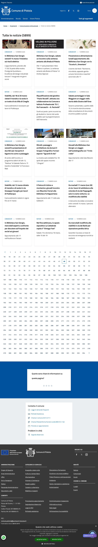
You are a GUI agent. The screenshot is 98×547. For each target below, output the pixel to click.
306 (68, 330)
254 (62, 316)
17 (90, 252)
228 (15, 312)
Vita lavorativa (30, 477)
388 (52, 353)
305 (62, 330)
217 (46, 307)
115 (46, 280)
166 (46, 293)
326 (83, 335)
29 (59, 257)
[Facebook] (68, 10)
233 (41, 312)
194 (15, 302)
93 (19, 275)
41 (29, 261)
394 (83, 353)
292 (83, 325)
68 (74, 266)
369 (41, 348)
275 (83, 321)
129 (31, 284)
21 (19, 257)
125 (10, 284)
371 (52, 348)
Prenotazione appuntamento (34, 501)
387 (46, 353)
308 (78, 330)
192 (4, 302)
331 (20, 339)
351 (36, 344)
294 (4, 330)
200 (46, 302)
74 (14, 270)
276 (89, 321)
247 (25, 316)
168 (57, 293)
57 (19, 266)
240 (78, 312)
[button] (49, 544)
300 (36, 330)
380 (10, 353)
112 (31, 280)
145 (25, 289)
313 (15, 335)
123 (89, 280)
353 (46, 344)
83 (59, 270)
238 (68, 312)
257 (78, 316)
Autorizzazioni (54, 487)
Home (5, 26)
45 (49, 261)
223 (78, 307)
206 (78, 302)
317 (36, 335)
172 (78, 293)
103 (70, 275)
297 (20, 330)
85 (69, 270)
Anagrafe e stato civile (32, 470)
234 (46, 312)
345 (4, 344)
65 (59, 266)
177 (15, 298)
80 (44, 270)
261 (10, 321)
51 (79, 261)
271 (62, 321)
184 (52, 298)
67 (69, 266)
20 (14, 257)
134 (57, 284)
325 (78, 335)
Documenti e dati (6, 491)
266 (36, 321)
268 (46, 321)
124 (4, 284)
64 (54, 266)
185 (57, 298)
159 (10, 293)
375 (73, 348)
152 (62, 289)
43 (39, 261)
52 (84, 261)
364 (15, 348)
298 (25, 330)
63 (49, 266)
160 (15, 293)
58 (24, 266)
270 (57, 321)
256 (73, 316)
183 (46, 298)
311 (4, 335)
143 (15, 289)
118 (62, 280)
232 (36, 312)
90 (4, 275)
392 (73, 353)
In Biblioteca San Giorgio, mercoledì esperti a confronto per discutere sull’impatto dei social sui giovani (17, 227)
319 (46, 335)
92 (14, 275)
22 (24, 257)
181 (36, 298)
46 (54, 261)
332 (25, 339)
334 (36, 339)
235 (52, 312)
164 (36, 293)
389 (57, 353)
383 (25, 353)
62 (44, 266)
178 (20, 298)
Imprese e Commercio (32, 480)
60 (34, 266)
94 (24, 275)
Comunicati (8, 52)
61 (39, 266)
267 (41, 321)
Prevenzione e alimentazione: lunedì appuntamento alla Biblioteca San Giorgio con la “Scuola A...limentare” (80, 60)
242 (89, 312)
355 (57, 344)
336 (46, 339)
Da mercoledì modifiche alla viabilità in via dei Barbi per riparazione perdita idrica (80, 225)
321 (57, 335)
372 (57, 348)
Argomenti (13, 26)
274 (78, 321)
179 (25, 298)
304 (57, 330)
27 (49, 257)
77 (29, 270)
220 (62, 307)
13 (70, 252)
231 (31, 312)
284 (41, 325)
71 (89, 266)
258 (83, 316)
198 (36, 302)
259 (89, 316)
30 (64, 257)
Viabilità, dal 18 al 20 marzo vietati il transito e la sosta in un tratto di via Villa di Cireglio (17, 98)
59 (29, 266)
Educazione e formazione (57, 470)
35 (89, 257)
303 (52, 330)
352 (41, 344)
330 (15, 339)
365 (20, 348)
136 (68, 284)
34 (84, 257)
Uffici (2, 477)
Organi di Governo (7, 470)
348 (20, 344)
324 (73, 335)
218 (52, 307)
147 (36, 289)
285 (46, 325)
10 (55, 252)
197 (31, 302)
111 (25, 280)
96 (34, 275)
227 (10, 312)
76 (24, 270)
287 (57, 325)
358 (73, 344)
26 (44, 257)
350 (31, 344)
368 (36, 348)
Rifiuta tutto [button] (56, 539)
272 (68, 321)
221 (68, 307)
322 (62, 335)
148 (41, 289)
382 (20, 353)
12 (65, 252)
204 (68, 302)
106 (86, 275)
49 (69, 261)
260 (4, 321)
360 (83, 344)
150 (52, 289)
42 (34, 261)
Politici (3, 484)
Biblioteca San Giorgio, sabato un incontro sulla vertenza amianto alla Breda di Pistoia (49, 58)
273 (73, 321)
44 (44, 261)
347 (15, 344)
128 (25, 284)
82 (54, 270)
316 (31, 335)
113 (36, 280)
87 (79, 270)
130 (36, 284)
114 (41, 280)
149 (46, 289)
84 (64, 270)
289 (68, 325)
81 (49, 270)
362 (4, 348)
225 (89, 307)
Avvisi (75, 477)
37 (9, 261)
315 (25, 335)
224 (83, 307)
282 (31, 325)
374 (68, 348)
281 (25, 325)
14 (75, 252)
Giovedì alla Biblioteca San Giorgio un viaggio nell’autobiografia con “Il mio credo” (80, 149)
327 (89, 335)
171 (73, 293)
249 (36, 316)
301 (41, 330)
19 (9, 257)
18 (4, 257)
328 (4, 339)
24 (34, 257)
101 (59, 275)
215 (36, 307)
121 (78, 280)
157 (89, 289)
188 (73, 298)
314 (20, 335)
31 (69, 257)
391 (68, 353)
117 (57, 280)
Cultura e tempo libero (32, 473)
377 (83, 348)
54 (4, 266)
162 (25, 293)
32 (74, 257)
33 (79, 257)
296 (15, 330)
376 (78, 348)
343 (83, 339)
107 (4, 280)
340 (68, 339)
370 (46, 348)
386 (41, 353)
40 (24, 261)
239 (73, 312)
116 (52, 280)
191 (89, 298)
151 (57, 289)
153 (68, 289)
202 (57, 302)
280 (20, 325)
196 (25, 302)
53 (89, 261)
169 (62, 293)
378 (89, 348)
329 (10, 339)
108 (10, 280)
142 (10, 289)
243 (4, 316)
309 (83, 330)
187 (68, 298)
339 (62, 339)
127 (20, 284)
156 (83, 289)
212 (20, 307)
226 (4, 312)
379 (4, 353)
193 (10, 302)
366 (25, 348)
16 (85, 252)
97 (39, 275)
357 (68, 344)
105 (80, 275)
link (67, 535)
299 (31, 330)
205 (73, 302)
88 (84, 270)
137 (73, 284)
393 (78, 353)
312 (10, 335)
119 (68, 280)
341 (73, 339)
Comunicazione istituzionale (29, 26)
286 (52, 325)
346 (10, 344)
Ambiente (52, 480)
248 (31, 316)
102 (65, 275)
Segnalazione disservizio (33, 504)
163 (31, 293)
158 (4, 293)
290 (73, 325)
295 (10, 330)
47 (59, 261)
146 (31, 289)
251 (46, 316)
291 (78, 325)
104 (75, 275)
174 (89, 293)
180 (31, 298)
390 (62, 353)
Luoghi (76, 486)
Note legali (52, 508)
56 (14, 266)
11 (60, 252)
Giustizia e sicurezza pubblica (58, 473)
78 (34, 270)
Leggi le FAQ (29, 508)
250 (41, 316)
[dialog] (49, 535)
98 (44, 275)
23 (29, 257)
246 (20, 316)
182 (41, 298)
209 (4, 307)
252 (52, 316)
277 (4, 325)
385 (36, 353)
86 (74, 270)
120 (73, 280)
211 (15, 307)
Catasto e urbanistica (32, 487)
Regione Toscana (6, 2)
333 (31, 339)
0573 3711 (16, 524)
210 (10, 307)
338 (57, 339)
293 (89, 325)
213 (25, 307)
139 (83, 284)
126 (15, 284)
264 (25, 321)
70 (84, 266)
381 (15, 353)
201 (52, 302)
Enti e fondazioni (6, 480)
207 (83, 302)
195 (20, 302)
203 (62, 302)
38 (14, 261)
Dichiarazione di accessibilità (58, 511)
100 (54, 275)
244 (10, 316)
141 (4, 289)
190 (83, 298)
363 (10, 348)
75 (19, 270)
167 (52, 293)
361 (89, 344)
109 (15, 280)
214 (31, 307)
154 (73, 289)
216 (41, 307)
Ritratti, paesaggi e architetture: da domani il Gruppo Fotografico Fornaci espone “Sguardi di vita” (48, 149)
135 (62, 284)
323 (68, 335)
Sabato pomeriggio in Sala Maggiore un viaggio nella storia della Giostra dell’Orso (80, 98)
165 (41, 293)
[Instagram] (77, 10)
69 (79, 266)
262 (15, 321)
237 (62, 312)
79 (39, 270)
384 (31, 353)
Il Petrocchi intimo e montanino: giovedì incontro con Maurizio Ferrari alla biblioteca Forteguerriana (48, 189)
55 (9, 266)
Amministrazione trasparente (59, 501)
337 (52, 339)
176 (10, 298)
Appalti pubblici (30, 484)
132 (46, 284)
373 (62, 348)
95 (29, 275)
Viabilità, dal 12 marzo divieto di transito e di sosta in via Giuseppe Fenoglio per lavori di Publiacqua (17, 189)
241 (83, 312)
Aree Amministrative (8, 473)
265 (31, 321)
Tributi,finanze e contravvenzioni (60, 477)
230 (25, 312)
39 (19, 261)
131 (41, 284)
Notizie (7, 92)
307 (73, 330)
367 (31, 348)
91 (9, 275)
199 (41, 302)
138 (78, 284)
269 (52, 321)
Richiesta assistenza (31, 511)
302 (46, 330)
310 (89, 330)
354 (52, 344)
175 (4, 298)
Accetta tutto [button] (41, 539)
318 (41, 335)
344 (89, 339)
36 (4, 261)
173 (83, 293)
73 (9, 270)
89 (89, 270)
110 (20, 280)
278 (10, 325)
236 (57, 312)
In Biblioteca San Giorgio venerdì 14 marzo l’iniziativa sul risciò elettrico (16, 58)
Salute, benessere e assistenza (59, 484)
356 (62, 344)
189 (78, 298)
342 (78, 339)
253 (57, 316)
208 (89, 302)
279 (15, 325)
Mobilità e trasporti (31, 491)
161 (20, 293)
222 (73, 307)
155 (78, 289)
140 (89, 284)
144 (20, 289)
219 (57, 307)
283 (36, 325)
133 (52, 284)
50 (74, 261)
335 (41, 339)
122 (83, 280)
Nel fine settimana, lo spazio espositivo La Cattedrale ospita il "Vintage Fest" (48, 225)
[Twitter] (73, 10)
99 (49, 275)
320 (52, 335)
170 (68, 293)
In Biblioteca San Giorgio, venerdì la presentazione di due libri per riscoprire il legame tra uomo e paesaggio (17, 149)
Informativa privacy (55, 504)
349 (25, 344)
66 (64, 266)
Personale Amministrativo (9, 487)
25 (39, 257)
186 (62, 298)
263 (20, 321)
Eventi (76, 490)
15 (80, 252)
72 (4, 270)
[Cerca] (94, 10)
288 (62, 325)
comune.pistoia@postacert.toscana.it (13, 521)
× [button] (96, 526)
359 (78, 344)
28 (54, 257)
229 (20, 312)
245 (15, 316)
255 (68, 316)
